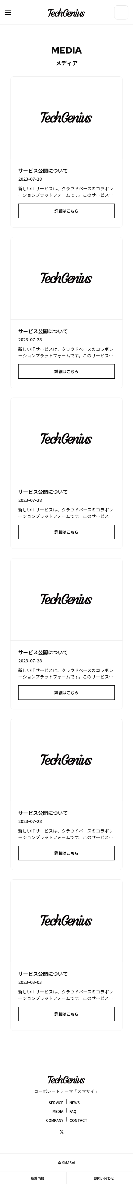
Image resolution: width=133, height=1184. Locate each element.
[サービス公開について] (67, 118)
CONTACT (79, 1120)
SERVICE (56, 1102)
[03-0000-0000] (121, 12)
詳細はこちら (66, 211)
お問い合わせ (103, 1178)
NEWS (75, 1102)
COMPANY (54, 1120)
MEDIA (58, 1111)
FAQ (73, 1111)
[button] (14, 12)
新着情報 (37, 1178)
